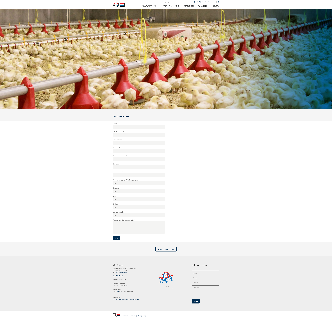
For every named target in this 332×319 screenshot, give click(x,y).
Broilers (115, 204)
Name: (115, 124)
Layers (115, 196)
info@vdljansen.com (121, 272)
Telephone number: (119, 132)
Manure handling (118, 212)
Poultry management (169, 6)
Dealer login (163, 2)
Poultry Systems (149, 6)
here (117, 291)
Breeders (116, 188)
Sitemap (132, 316)
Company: (116, 164)
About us (215, 6)
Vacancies (202, 6)
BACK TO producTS (167, 249)
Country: (116, 148)
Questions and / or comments (123, 220)
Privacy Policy (142, 316)
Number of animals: (119, 172)
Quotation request (173, 2)
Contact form (183, 2)
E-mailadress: (118, 140)
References (189, 6)
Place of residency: (119, 156)
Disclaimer (125, 316)
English (214, 2)
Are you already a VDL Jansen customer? (127, 180)
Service (191, 2)
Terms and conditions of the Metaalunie (127, 300)
